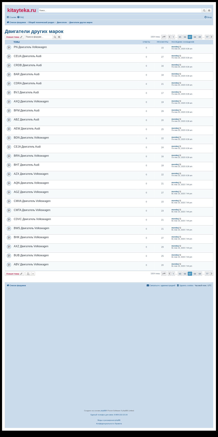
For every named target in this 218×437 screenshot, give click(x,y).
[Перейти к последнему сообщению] (180, 47)
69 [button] (200, 36)
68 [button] (195, 36)
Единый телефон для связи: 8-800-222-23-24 (109, 415)
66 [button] (185, 36)
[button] (163, 37)
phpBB (103, 411)
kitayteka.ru (21, 10)
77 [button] (207, 36)
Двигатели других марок (34, 31)
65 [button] (180, 36)
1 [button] (173, 36)
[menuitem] (11, 17)
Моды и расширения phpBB (109, 420)
